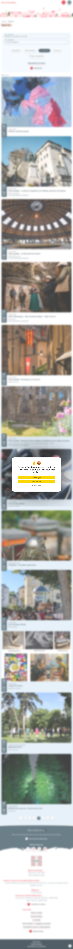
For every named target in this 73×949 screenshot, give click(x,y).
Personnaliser (36, 486)
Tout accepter (36, 478)
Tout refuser (36, 482)
